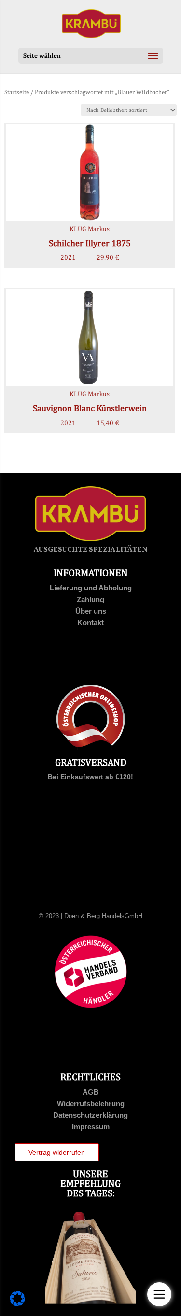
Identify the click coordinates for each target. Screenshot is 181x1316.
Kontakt (90, 622)
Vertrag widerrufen (56, 1152)
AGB (91, 1092)
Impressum (91, 1127)
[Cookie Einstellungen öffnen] (17, 1304)
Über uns (90, 611)
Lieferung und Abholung (91, 588)
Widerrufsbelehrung (91, 1103)
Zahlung (90, 599)
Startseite (16, 92)
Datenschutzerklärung (90, 1115)
